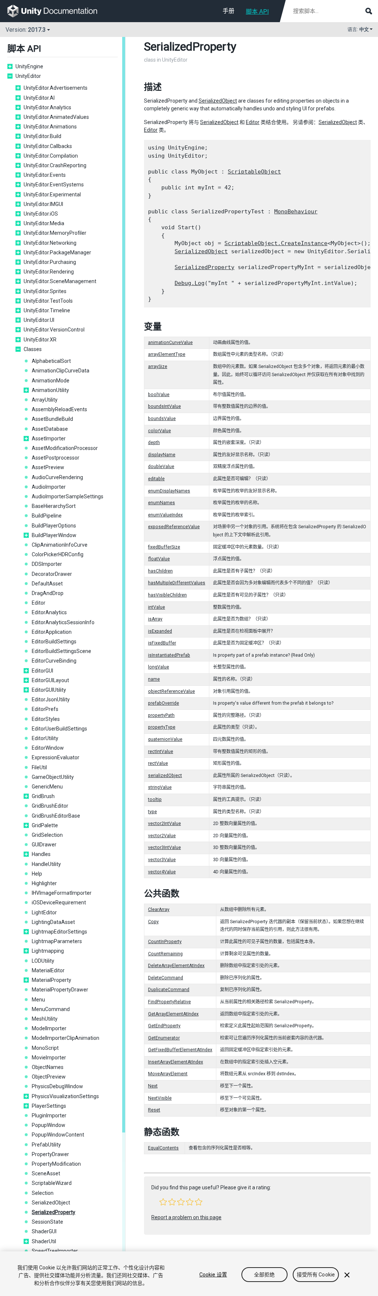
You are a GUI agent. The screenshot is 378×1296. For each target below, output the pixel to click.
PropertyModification (56, 1164)
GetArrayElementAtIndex (173, 1014)
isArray (155, 619)
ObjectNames (47, 1067)
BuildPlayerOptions (54, 526)
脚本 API (257, 11)
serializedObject (165, 775)
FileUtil (39, 767)
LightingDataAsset (53, 922)
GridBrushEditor (50, 806)
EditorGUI (42, 671)
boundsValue (162, 418)
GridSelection (47, 835)
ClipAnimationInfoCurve (59, 545)
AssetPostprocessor (55, 458)
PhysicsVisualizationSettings (65, 1096)
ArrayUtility (45, 400)
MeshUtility (45, 1019)
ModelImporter (49, 1028)
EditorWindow (48, 748)
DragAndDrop (47, 593)
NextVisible (160, 1098)
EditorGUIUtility (49, 690)
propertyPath (161, 715)
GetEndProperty (164, 1025)
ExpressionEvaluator (55, 757)
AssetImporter (49, 438)
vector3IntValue (164, 847)
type (152, 811)
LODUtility (43, 961)
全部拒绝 (264, 1275)
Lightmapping (48, 951)
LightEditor (44, 912)
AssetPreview (48, 467)
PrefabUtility (46, 1145)
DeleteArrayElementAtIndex (176, 965)
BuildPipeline (47, 516)
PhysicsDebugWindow (57, 1086)
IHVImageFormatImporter (62, 893)
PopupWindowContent (58, 1135)
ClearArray (158, 909)
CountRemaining (165, 953)
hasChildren (160, 571)
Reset (154, 1110)
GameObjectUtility (53, 777)
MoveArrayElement (168, 1073)
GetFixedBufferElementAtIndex (180, 1049)
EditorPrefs (45, 709)
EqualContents (163, 1148)
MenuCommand (51, 1009)
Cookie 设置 (213, 1275)
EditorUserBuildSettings (59, 729)
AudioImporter (49, 487)
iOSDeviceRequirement (59, 902)
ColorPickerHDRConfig (57, 554)
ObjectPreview (49, 1077)
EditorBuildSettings (54, 641)
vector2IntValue (164, 823)
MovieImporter (49, 1057)
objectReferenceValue (171, 691)
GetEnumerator (164, 1038)
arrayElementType (166, 354)
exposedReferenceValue (174, 526)
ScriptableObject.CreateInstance (275, 243)
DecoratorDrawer (52, 574)
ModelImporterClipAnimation (65, 1038)
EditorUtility (45, 738)
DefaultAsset (47, 584)
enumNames (161, 502)
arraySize (157, 366)
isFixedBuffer (162, 643)
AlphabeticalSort (51, 361)
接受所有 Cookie (316, 1275)
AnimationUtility (50, 390)
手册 (228, 11)
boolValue (158, 394)
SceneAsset (46, 1173)
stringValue (160, 787)
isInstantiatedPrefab (169, 655)
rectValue (158, 763)
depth (154, 442)
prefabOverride (163, 703)
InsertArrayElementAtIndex (175, 1062)
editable (156, 478)
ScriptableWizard (52, 1183)
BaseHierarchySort (54, 506)
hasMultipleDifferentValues (176, 582)
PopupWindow (48, 1125)
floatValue (159, 558)
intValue (156, 607)
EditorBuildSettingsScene (61, 651)
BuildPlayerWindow (54, 535)
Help (37, 874)
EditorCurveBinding (54, 661)
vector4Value (162, 871)
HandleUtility (46, 864)
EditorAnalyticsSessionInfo (63, 622)
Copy (153, 921)
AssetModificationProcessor (65, 448)
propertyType (161, 727)
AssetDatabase (50, 429)
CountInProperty (165, 941)
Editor (38, 603)
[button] (163, 1201)
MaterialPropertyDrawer (60, 990)
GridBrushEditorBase (56, 816)
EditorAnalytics (49, 612)
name (154, 679)
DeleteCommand (165, 977)
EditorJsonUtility (51, 699)
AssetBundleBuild (52, 419)
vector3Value (162, 859)
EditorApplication (52, 632)
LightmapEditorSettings (59, 932)
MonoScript (45, 1048)
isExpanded (160, 631)
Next (153, 1086)
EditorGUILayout (50, 680)
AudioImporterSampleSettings (67, 496)
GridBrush (43, 796)
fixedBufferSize (164, 547)
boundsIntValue (164, 406)
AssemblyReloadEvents (59, 409)
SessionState (47, 1222)
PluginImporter (49, 1115)
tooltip (155, 799)
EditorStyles (46, 719)
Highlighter (44, 883)
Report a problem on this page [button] (186, 1217)
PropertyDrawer (50, 1154)
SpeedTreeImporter (55, 1251)
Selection (43, 1193)
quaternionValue (165, 739)
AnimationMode (50, 381)
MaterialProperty (51, 980)
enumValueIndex (165, 515)
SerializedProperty (53, 1212)
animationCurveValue (170, 342)
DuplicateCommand (168, 989)
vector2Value (162, 835)
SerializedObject (51, 1203)
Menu (38, 1000)
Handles (41, 854)
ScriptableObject (254, 171)
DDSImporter (47, 564)
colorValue (159, 430)
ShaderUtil (44, 1241)
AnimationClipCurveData (60, 371)
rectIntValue (160, 751)
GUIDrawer (44, 845)
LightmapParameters (57, 941)
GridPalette (45, 825)
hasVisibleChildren (167, 595)
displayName (161, 454)
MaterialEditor (48, 970)
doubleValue (161, 466)
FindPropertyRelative (169, 1001)
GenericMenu (47, 787)
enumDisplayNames (169, 491)
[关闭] (347, 1275)
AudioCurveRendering (57, 477)
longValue (158, 667)
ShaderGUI (44, 1231)
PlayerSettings (49, 1106)
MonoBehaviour (295, 211)
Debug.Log (190, 283)
